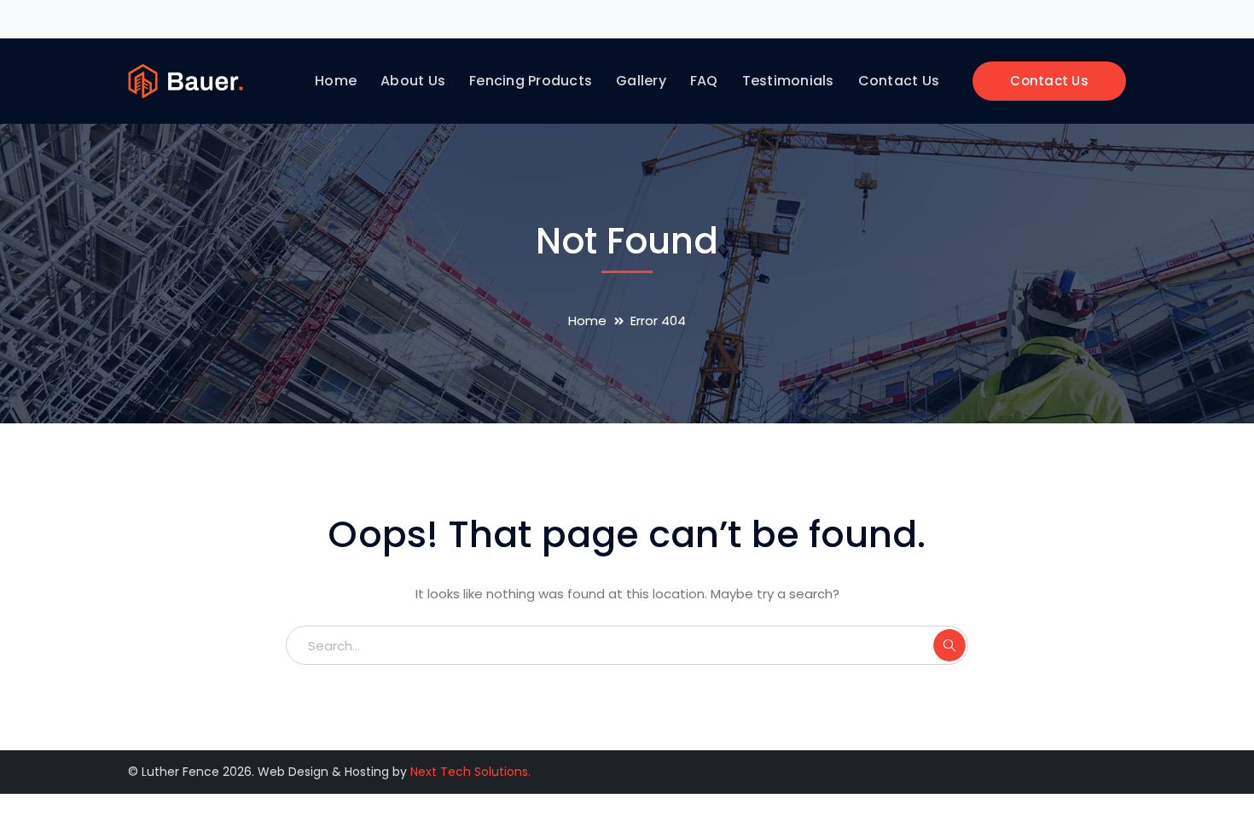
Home (587, 320)
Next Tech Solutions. (470, 771)
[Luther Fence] (185, 80)
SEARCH (949, 645)
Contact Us (1049, 81)
